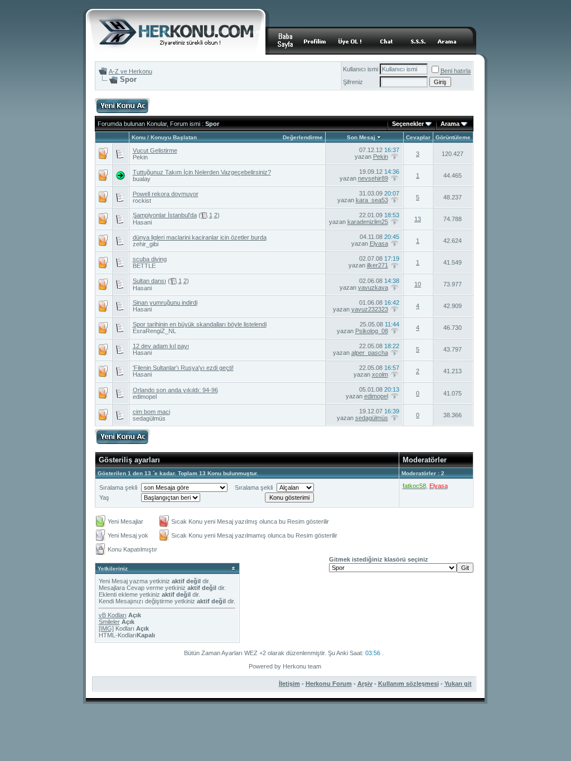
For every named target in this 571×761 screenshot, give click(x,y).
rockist (142, 200)
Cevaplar (418, 137)
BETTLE (144, 265)
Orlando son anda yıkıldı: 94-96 (175, 390)
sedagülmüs (149, 418)
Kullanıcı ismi (360, 69)
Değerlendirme (303, 137)
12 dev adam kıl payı (161, 346)
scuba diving (150, 259)
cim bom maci (151, 411)
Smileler (109, 621)
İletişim (289, 683)
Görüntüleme (453, 137)
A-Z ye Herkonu (130, 71)
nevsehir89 (373, 178)
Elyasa (379, 243)
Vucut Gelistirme (155, 150)
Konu (139, 137)
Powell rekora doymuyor (166, 194)
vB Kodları (113, 615)
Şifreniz (353, 82)
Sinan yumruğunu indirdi (165, 302)
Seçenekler (408, 123)
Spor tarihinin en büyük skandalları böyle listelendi (200, 324)
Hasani (142, 222)
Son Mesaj (361, 137)
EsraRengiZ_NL (154, 331)
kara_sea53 (372, 200)
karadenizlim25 (367, 221)
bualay (142, 178)
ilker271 (377, 265)
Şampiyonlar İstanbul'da (165, 215)
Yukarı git (458, 683)
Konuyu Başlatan (174, 137)
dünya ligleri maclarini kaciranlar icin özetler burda (200, 237)
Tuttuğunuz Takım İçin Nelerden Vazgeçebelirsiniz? (202, 172)
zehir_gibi (145, 244)
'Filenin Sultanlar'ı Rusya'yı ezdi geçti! (183, 367)
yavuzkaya (373, 287)
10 (417, 284)
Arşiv (364, 683)
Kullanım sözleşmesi (408, 683)
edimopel (145, 396)
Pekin (140, 157)
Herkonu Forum (329, 683)
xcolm (380, 374)
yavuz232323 (369, 309)
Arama (450, 123)
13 (417, 219)
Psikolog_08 (371, 331)
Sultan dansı (149, 280)
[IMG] (106, 628)
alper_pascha (369, 352)
